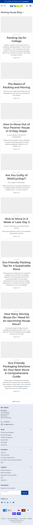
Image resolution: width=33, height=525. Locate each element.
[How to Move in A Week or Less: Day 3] (16, 205)
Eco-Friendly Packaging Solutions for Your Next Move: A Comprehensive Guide (16, 369)
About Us (3, 452)
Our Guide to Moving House (8, 457)
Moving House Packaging (7, 432)
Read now (16, 58)
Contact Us (3, 480)
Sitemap (30, 518)
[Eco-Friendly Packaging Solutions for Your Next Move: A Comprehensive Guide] (16, 350)
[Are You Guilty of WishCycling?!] (16, 162)
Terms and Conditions (12, 518)
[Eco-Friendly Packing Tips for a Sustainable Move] (16, 249)
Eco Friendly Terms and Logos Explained (11, 460)
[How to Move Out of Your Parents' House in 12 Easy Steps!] (16, 111)
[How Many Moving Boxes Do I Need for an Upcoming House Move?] (16, 301)
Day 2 (19, 231)
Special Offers (4, 440)
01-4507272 (7, 422)
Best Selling (4, 442)
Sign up (25, 493)
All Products (4, 445)
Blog (2, 462)
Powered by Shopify (16, 522)
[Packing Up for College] (16, 24)
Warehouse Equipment (6, 437)
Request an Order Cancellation (9, 475)
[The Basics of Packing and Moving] (16, 71)
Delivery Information (6, 470)
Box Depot (14, 55)
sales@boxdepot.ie (9, 424)
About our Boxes (5, 455)
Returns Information (6, 472)
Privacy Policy (23, 518)
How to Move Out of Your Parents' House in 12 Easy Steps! (16, 128)
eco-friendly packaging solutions (19, 386)
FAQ (2, 477)
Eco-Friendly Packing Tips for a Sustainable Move (16, 266)
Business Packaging (6, 435)
